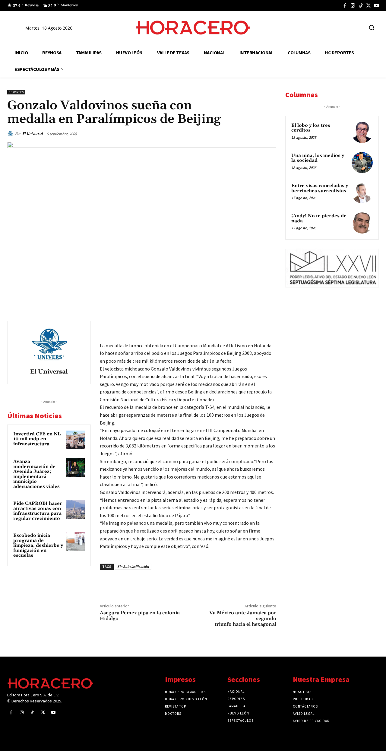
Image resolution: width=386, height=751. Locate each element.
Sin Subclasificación (133, 566)
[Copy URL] (256, 327)
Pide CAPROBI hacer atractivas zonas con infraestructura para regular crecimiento (37, 511)
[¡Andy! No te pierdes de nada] (362, 223)
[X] (368, 5)
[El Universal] (11, 134)
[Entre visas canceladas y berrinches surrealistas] (362, 192)
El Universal (32, 133)
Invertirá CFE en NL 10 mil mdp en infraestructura (37, 439)
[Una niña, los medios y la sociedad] (362, 162)
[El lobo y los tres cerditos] (362, 132)
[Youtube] (376, 5)
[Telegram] (242, 327)
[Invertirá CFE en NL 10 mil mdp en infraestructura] (75, 440)
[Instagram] (352, 5)
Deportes (16, 92)
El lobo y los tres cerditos (310, 128)
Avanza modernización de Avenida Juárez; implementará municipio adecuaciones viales (36, 474)
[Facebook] (345, 5)
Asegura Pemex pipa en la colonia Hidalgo (140, 616)
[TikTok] (360, 5)
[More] (270, 327)
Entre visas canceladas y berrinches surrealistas (319, 188)
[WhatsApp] (228, 327)
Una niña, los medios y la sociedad (317, 158)
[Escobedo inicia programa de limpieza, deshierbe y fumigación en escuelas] (75, 541)
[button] (371, 27)
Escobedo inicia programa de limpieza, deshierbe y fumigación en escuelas (38, 545)
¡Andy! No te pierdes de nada (318, 218)
